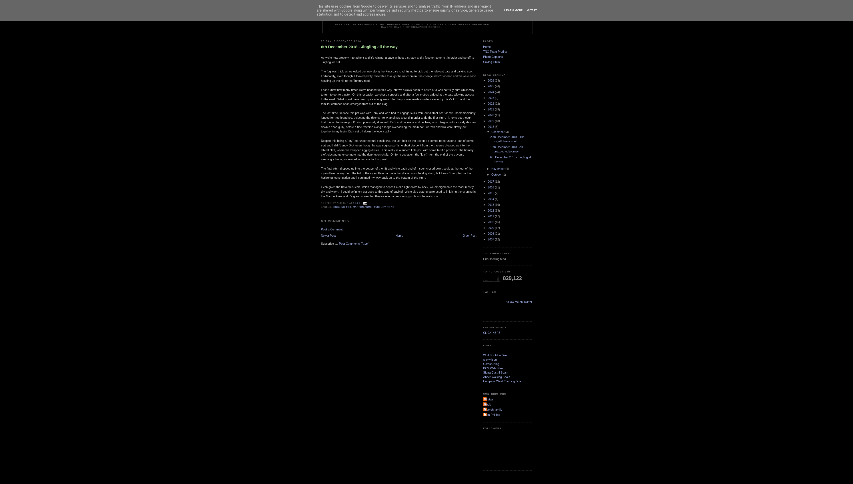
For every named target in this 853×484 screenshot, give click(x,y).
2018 (491, 126)
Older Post (469, 235)
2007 (491, 239)
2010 (491, 222)
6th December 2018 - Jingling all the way (359, 47)
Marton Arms (362, 207)
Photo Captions (493, 56)
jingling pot (342, 207)
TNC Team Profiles (495, 51)
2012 (491, 210)
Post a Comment (332, 229)
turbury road (384, 207)
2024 (491, 92)
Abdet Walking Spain (496, 377)
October (496, 174)
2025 (491, 86)
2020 (491, 115)
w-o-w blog (490, 359)
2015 (491, 193)
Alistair (488, 399)
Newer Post (328, 235)
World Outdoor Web (495, 355)
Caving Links (491, 62)
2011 (491, 216)
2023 (491, 98)
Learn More (513, 10)
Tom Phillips (492, 414)
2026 (491, 80)
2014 (491, 199)
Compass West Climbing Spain (503, 381)
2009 (491, 228)
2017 (491, 181)
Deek (487, 404)
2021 (491, 109)
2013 (491, 204)
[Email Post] (364, 203)
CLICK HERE (491, 332)
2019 (491, 121)
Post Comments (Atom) (354, 243)
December (498, 132)
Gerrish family (493, 409)
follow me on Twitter (519, 302)
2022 (491, 103)
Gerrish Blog (491, 364)
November (498, 168)
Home (399, 235)
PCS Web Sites (493, 368)
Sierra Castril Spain (495, 372)
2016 (491, 187)
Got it (532, 10)
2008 (491, 233)
